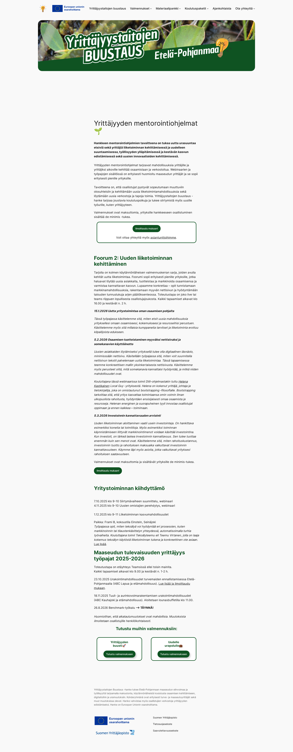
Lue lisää (100, 544)
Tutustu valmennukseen (119, 654)
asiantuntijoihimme (163, 237)
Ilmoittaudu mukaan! (146, 228)
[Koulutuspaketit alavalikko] (208, 8)
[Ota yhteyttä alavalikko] (254, 8)
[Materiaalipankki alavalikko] (180, 8)
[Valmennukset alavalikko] (151, 8)
